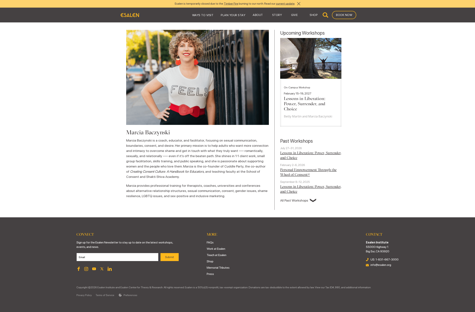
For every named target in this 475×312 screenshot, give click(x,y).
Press (210, 274)
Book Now (344, 15)
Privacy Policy (84, 295)
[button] (203, 15)
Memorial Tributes (218, 267)
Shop (210, 261)
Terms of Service (105, 295)
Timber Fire (231, 3)
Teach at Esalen (216, 255)
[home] (130, 15)
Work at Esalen (216, 248)
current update (285, 3)
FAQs (210, 242)
